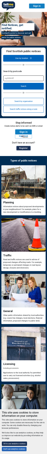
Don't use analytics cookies (14, 449)
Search (23, 86)
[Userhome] (8, 6)
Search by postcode (12, 71)
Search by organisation (23, 101)
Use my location (21, 58)
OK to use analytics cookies (14, 444)
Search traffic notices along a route (23, 109)
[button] (37, 6)
